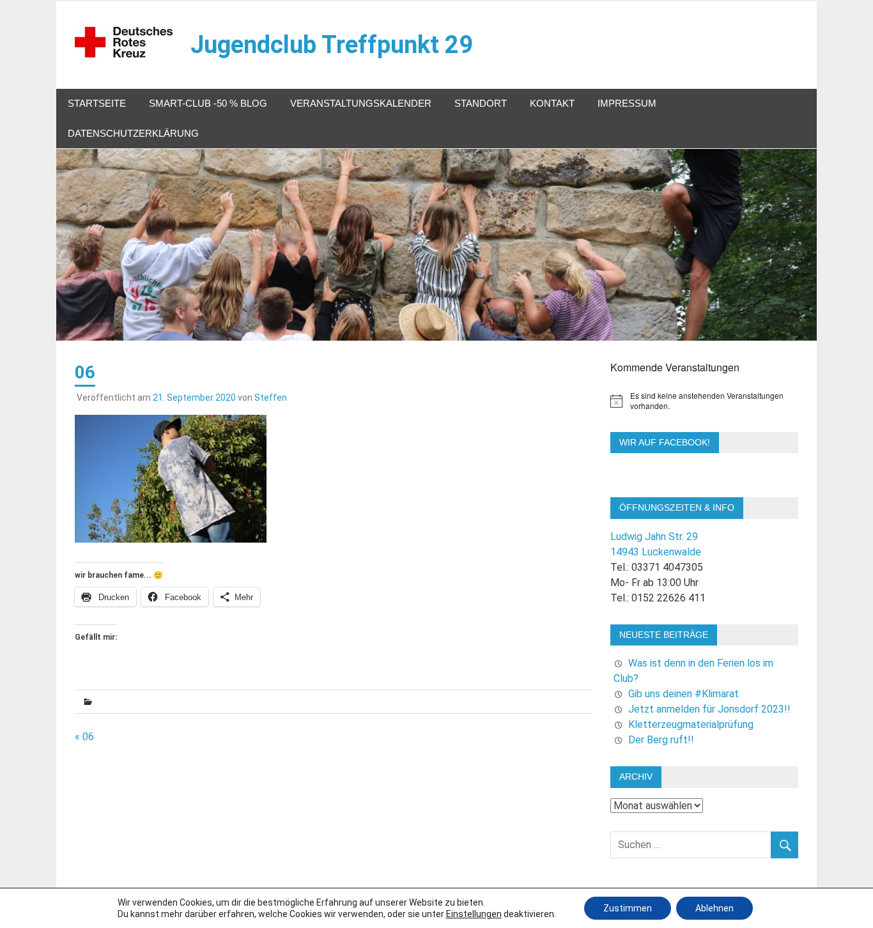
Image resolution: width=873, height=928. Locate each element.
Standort (480, 103)
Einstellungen (474, 914)
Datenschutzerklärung (133, 133)
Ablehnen (714, 908)
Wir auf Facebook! (664, 442)
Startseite (97, 103)
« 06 (84, 737)
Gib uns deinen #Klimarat (683, 694)
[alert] (704, 401)
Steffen (270, 397)
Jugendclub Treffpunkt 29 (331, 45)
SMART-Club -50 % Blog (208, 103)
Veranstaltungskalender (360, 103)
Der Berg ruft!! (661, 740)
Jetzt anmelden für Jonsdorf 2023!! (709, 709)
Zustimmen (627, 908)
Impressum (627, 103)
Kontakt (552, 103)
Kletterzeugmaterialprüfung (690, 724)
